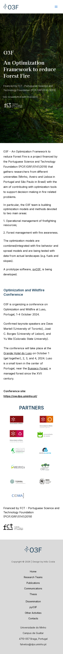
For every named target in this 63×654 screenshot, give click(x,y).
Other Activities (33, 612)
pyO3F (36, 269)
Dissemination (33, 601)
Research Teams (33, 577)
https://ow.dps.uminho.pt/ (20, 396)
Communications (33, 588)
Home (33, 571)
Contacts (33, 618)
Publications (33, 582)
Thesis (33, 594)
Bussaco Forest (38, 368)
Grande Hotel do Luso (18, 353)
